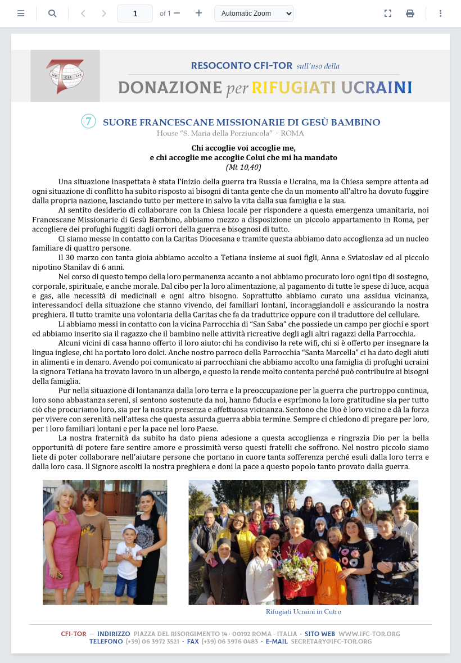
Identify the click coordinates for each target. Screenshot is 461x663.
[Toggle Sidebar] (20, 13)
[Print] (410, 13)
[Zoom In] (199, 13)
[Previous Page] (83, 13)
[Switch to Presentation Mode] (387, 13)
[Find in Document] (52, 13)
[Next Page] (103, 13)
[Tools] (441, 13)
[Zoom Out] (177, 13)
